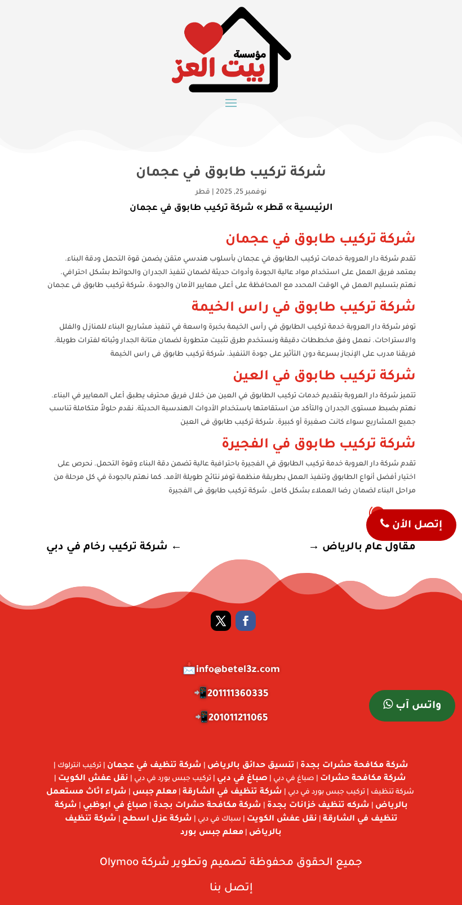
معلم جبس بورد (211, 832)
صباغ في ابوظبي (115, 805)
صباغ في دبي (242, 778)
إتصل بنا (231, 888)
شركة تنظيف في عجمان (154, 765)
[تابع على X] (221, 621)
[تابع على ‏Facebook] (246, 621)
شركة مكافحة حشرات (363, 778)
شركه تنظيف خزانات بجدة (318, 805)
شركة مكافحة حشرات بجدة (354, 765)
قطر (203, 192)
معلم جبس (154, 792)
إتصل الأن (415, 525)
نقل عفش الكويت (93, 778)
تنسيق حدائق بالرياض (251, 765)
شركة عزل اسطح (157, 819)
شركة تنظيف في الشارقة (232, 792)
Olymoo (119, 863)
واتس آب (417, 706)
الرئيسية (313, 208)
